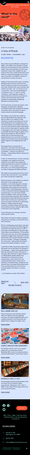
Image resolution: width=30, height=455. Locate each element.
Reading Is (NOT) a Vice (10, 378)
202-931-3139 (10, 438)
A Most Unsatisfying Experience (14, 345)
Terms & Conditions (7, 449)
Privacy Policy (17, 449)
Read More (5, 324)
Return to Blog (15, 285)
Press (9, 415)
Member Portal (9, 417)
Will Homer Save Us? (9, 311)
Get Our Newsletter (21, 417)
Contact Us (16, 419)
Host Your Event (22, 415)
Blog (14, 415)
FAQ (4, 415)
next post (25, 282)
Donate (22, 408)
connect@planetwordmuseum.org (16, 442)
